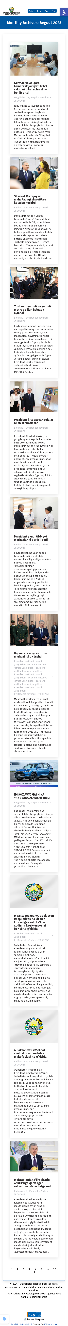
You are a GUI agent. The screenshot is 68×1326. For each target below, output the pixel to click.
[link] (64, 12)
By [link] (38, 97)
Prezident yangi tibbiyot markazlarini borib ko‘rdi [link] (31, 538)
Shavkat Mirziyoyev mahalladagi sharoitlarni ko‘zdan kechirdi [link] (30, 199)
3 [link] (29, 1269)
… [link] (48, 1269)
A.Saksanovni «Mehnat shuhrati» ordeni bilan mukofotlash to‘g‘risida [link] (30, 1053)
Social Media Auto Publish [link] (21, 1324)
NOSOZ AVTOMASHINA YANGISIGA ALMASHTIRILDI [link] (32, 796)
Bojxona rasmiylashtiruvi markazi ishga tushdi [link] (31, 654)
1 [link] (17, 1269)
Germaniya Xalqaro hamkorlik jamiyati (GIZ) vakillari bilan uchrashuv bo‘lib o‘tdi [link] (30, 88)
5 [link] (41, 1269)
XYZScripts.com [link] (50, 1324)
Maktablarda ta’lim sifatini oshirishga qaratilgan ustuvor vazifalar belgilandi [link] (32, 1183)
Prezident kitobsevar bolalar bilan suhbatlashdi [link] (33, 421)
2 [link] (23, 1269)
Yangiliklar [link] (19, 97)
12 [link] (54, 1269)
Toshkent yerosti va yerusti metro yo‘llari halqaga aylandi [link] (32, 310)
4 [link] (35, 1269)
